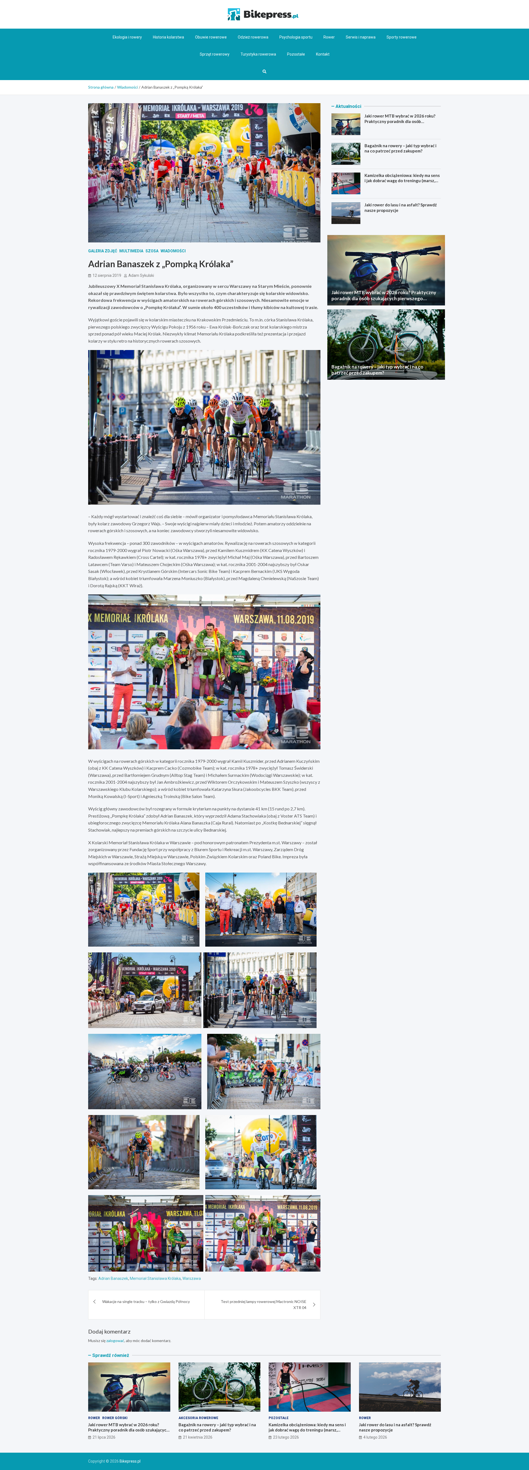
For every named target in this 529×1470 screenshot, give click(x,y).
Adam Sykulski (141, 275)
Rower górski (115, 1418)
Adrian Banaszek (113, 1278)
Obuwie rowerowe (211, 37)
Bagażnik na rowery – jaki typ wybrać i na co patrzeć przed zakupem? (400, 148)
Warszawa (191, 1278)
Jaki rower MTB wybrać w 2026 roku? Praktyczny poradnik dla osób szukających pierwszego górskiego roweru (400, 124)
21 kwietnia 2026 (197, 1437)
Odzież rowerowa (253, 37)
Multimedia (131, 251)
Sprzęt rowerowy (215, 54)
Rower (329, 37)
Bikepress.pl (130, 1461)
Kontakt (323, 54)
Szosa (151, 251)
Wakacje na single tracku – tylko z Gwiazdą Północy (146, 1301)
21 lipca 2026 (104, 1437)
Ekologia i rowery (127, 37)
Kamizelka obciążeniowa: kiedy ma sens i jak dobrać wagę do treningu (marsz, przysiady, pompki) (402, 180)
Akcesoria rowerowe (198, 1418)
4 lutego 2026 (375, 1437)
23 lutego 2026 (286, 1437)
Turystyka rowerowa (258, 54)
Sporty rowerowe (402, 37)
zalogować (115, 1340)
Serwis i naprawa (361, 37)
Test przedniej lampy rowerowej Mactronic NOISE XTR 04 (263, 1304)
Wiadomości (173, 251)
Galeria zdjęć (102, 251)
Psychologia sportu (295, 37)
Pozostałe (296, 54)
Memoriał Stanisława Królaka (155, 1278)
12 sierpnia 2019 (107, 275)
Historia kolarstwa (168, 37)
